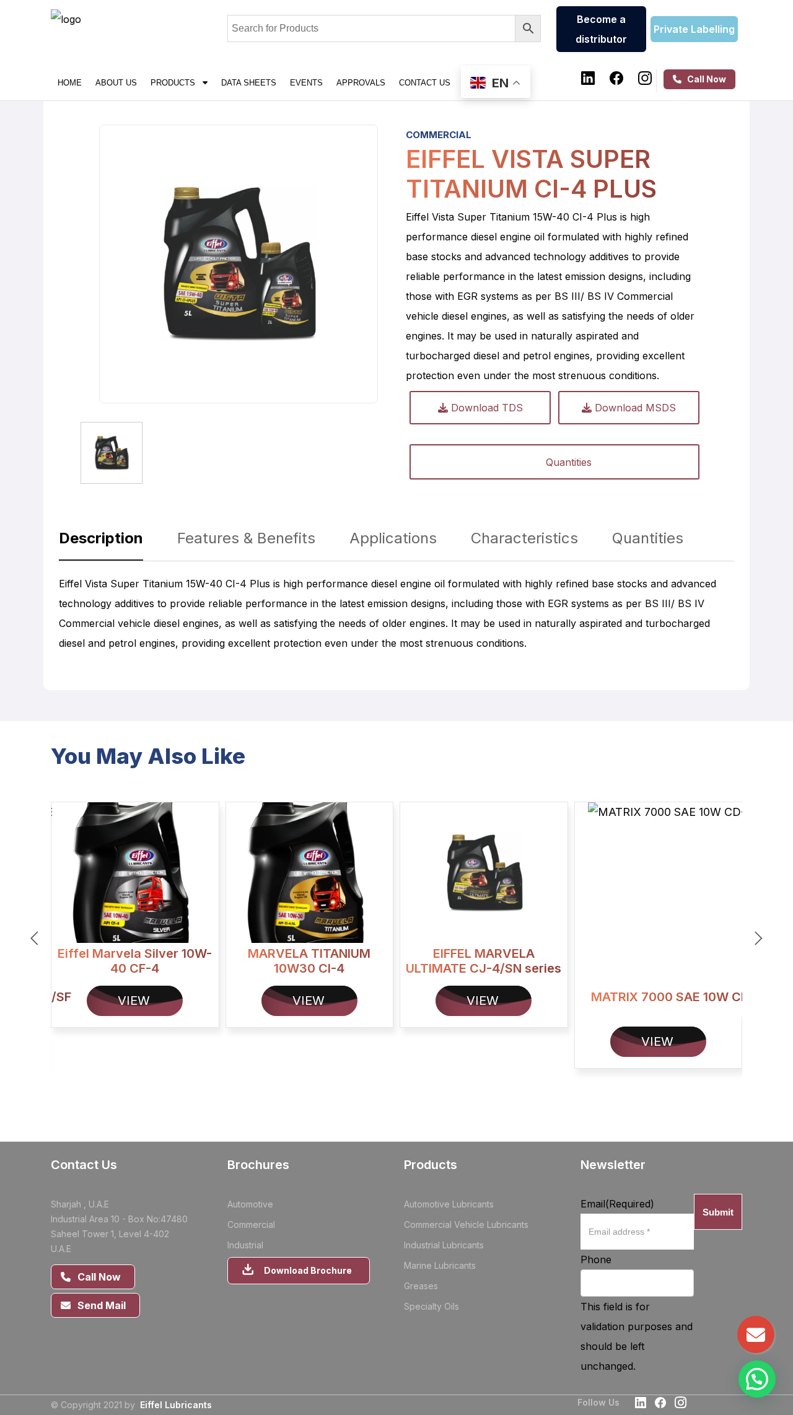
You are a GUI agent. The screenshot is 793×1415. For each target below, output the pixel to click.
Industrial (245, 1245)
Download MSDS (634, 407)
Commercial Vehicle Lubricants (466, 1224)
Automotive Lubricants (449, 1204)
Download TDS (485, 407)
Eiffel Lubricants (176, 1405)
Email (617, 1204)
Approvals (360, 82)
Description (101, 538)
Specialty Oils (431, 1306)
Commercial (438, 135)
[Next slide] (758, 938)
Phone (596, 1259)
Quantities (569, 462)
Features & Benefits (246, 538)
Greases (421, 1286)
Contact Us (424, 82)
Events (306, 82)
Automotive (250, 1204)
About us (116, 82)
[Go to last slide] (34, 938)
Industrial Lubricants (444, 1245)
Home (70, 82)
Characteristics (524, 538)
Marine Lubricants (440, 1265)
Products (177, 82)
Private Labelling (694, 29)
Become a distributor (601, 29)
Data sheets (248, 82)
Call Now (703, 79)
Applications (393, 538)
